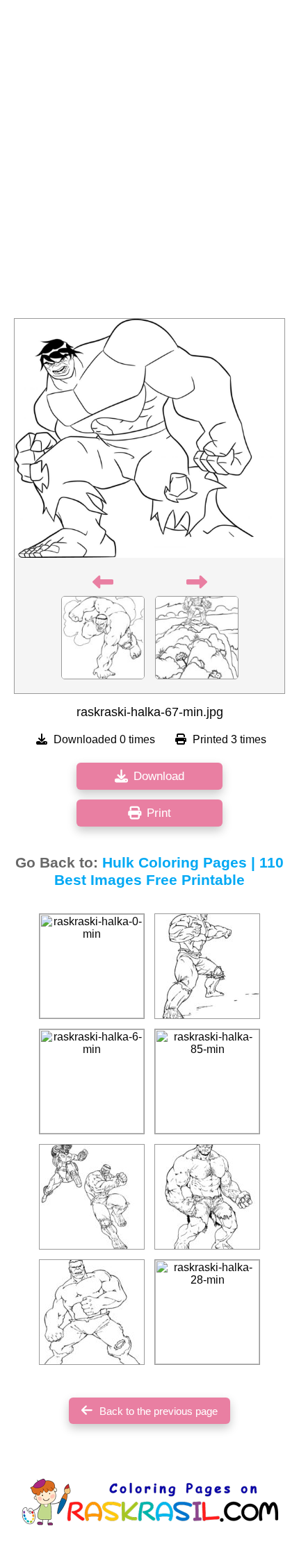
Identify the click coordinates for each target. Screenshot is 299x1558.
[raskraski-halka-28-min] (207, 1312)
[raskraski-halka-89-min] (207, 966)
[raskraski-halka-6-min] (92, 1081)
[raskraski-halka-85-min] (207, 1081)
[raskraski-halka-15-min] (207, 1197)
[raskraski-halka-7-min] (92, 1312)
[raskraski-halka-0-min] (92, 966)
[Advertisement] (149, 163)
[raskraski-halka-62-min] (92, 1197)
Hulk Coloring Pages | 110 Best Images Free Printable (169, 871)
